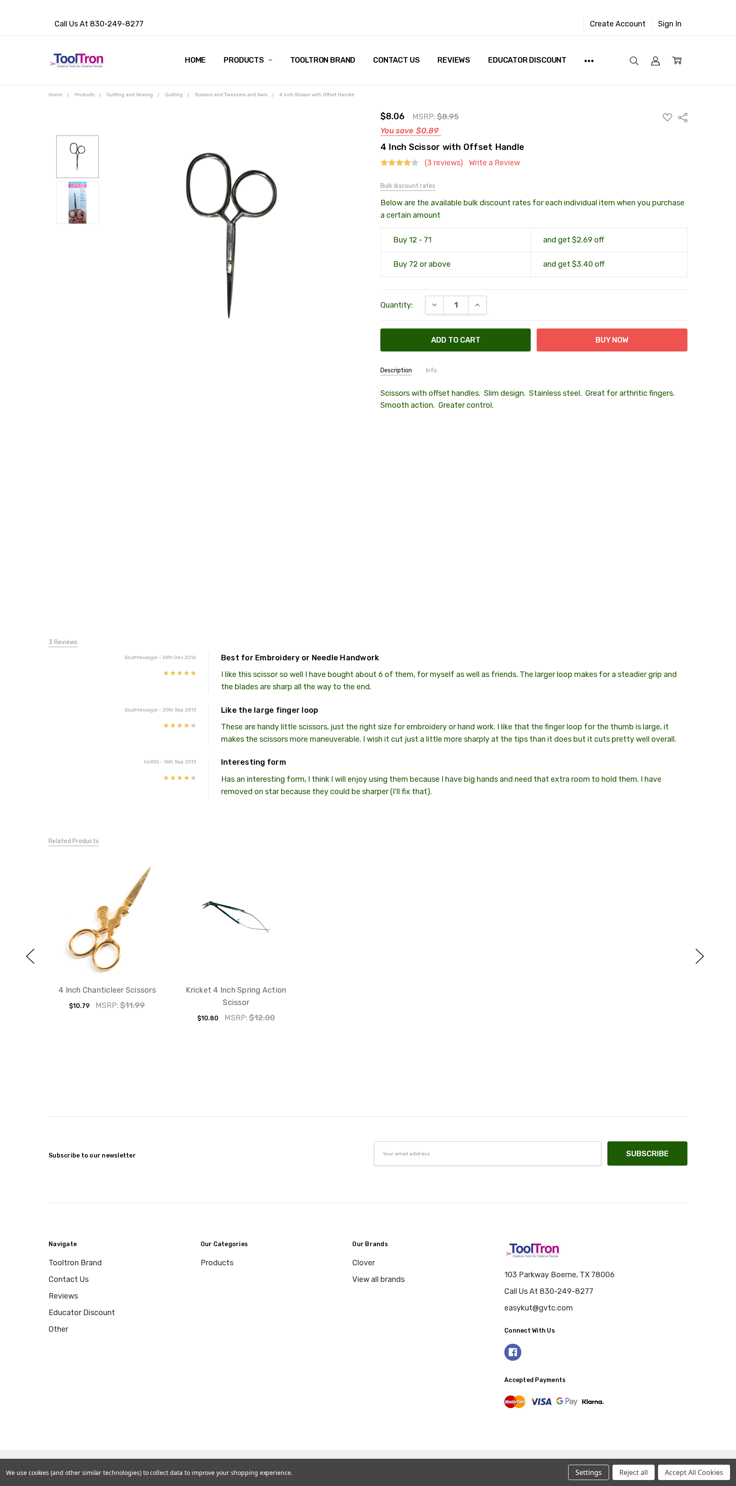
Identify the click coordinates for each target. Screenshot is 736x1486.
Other (58, 1329)
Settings (588, 1472)
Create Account (618, 24)
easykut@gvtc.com (538, 1308)
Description (396, 370)
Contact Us (396, 60)
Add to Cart (107, 929)
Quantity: (396, 305)
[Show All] (589, 60)
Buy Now (107, 952)
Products (244, 60)
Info (431, 370)
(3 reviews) (444, 162)
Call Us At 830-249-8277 (99, 24)
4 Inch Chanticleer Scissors (107, 990)
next (700, 956)
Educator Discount (527, 60)
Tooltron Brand (322, 60)
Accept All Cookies (694, 1472)
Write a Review (494, 162)
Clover (363, 1262)
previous (30, 956)
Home (195, 60)
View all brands (378, 1279)
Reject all (633, 1472)
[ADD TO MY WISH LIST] (147, 891)
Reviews (453, 60)
